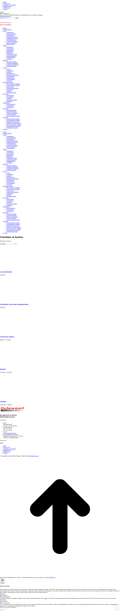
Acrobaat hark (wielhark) (7, 336)
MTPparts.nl (6, 451)
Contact (5, 453)
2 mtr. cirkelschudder (6, 271)
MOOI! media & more (33, 456)
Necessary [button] (2, 593)
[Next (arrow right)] (2, 610)
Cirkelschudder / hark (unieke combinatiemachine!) (14, 304)
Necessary (4, 595)
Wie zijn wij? (6, 447)
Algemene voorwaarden (9, 449)
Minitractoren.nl (7, 450)
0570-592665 (5, 25)
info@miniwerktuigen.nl (5, 22)
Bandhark (3, 369)
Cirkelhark (3, 401)
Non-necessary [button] (4, 601)
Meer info (52, 577)
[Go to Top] (60, 576)
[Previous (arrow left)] (0, 610)
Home (4, 446)
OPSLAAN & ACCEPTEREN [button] (8, 607)
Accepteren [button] (47, 577)
